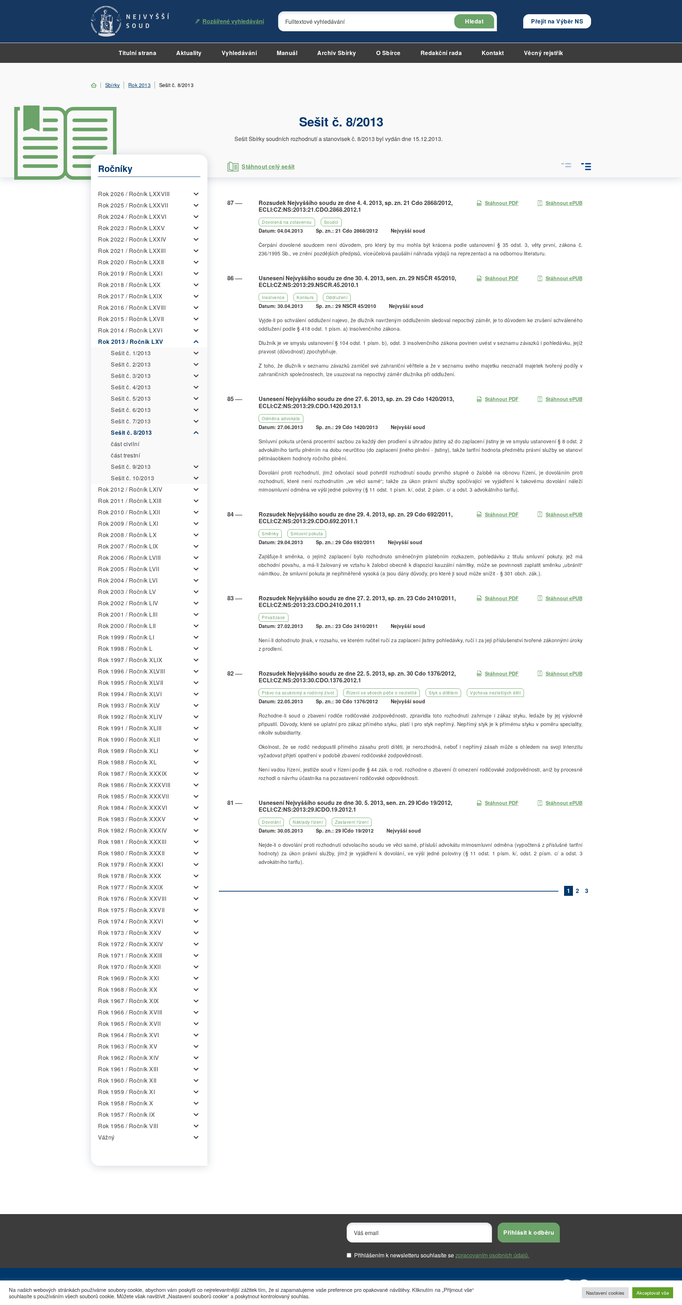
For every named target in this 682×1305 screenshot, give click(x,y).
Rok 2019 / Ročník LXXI (130, 273)
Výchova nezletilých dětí (495, 692)
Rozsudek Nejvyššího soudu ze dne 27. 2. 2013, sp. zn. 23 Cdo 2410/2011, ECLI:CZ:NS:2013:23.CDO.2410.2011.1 (357, 601)
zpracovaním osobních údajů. (492, 1255)
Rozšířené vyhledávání (233, 21)
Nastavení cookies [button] (605, 1292)
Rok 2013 (139, 84)
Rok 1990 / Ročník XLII (129, 739)
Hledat (474, 21)
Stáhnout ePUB (564, 202)
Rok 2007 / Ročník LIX (128, 546)
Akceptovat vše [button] (653, 1292)
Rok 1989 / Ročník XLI (128, 751)
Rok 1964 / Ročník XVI (128, 1035)
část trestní (125, 455)
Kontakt (493, 53)
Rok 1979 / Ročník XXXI (130, 864)
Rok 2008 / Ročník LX (127, 535)
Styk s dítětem (443, 692)
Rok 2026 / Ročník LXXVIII (134, 194)
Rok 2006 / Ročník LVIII (129, 557)
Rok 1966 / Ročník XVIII (130, 1012)
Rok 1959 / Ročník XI (126, 1092)
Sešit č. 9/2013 (131, 466)
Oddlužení (337, 297)
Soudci (331, 222)
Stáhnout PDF (502, 202)
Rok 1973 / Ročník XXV (130, 932)
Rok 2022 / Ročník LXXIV (132, 239)
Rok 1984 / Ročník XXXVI (132, 807)
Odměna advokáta (281, 418)
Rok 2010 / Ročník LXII (129, 512)
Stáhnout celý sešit (268, 166)
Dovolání (271, 822)
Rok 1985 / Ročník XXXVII (133, 796)
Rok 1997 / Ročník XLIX (130, 660)
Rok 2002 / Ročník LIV (128, 603)
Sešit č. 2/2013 (131, 364)
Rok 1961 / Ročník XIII (128, 1069)
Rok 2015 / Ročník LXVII (131, 319)
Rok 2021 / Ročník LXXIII (132, 251)
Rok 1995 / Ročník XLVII (130, 682)
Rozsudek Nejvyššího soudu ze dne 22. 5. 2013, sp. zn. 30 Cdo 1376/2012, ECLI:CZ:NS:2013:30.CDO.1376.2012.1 (357, 676)
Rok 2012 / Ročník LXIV (130, 489)
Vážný (106, 1137)
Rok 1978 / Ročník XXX (130, 876)
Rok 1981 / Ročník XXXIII (132, 842)
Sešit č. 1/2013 (131, 353)
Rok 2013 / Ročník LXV (130, 341)
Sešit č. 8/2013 (131, 432)
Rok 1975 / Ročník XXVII (131, 910)
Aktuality (189, 53)
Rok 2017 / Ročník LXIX (130, 296)
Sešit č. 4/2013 (131, 387)
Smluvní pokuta (307, 533)
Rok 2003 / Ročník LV (127, 591)
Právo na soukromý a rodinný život (298, 692)
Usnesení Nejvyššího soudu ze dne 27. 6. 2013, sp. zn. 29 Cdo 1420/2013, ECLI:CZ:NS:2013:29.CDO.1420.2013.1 (356, 402)
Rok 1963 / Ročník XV (127, 1046)
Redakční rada (441, 53)
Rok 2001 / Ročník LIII (127, 614)
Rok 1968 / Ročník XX (127, 989)
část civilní (125, 444)
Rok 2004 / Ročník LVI (128, 580)
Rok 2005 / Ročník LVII (128, 569)
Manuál (287, 53)
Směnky (270, 533)
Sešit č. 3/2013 (131, 376)
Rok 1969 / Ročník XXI (128, 978)
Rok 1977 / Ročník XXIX (130, 887)
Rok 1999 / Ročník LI (126, 637)
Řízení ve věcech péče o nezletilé (381, 692)
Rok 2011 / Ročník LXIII (130, 501)
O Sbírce (388, 53)
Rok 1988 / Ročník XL (127, 762)
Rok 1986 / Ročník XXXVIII (134, 785)
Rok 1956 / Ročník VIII (128, 1126)
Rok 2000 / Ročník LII (127, 626)
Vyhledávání (239, 53)
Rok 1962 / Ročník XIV (128, 1058)
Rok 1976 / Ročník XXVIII (132, 898)
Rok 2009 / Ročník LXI (128, 523)
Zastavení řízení (351, 822)
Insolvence (273, 297)
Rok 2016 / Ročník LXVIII (132, 307)
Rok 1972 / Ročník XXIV (130, 944)
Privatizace (273, 617)
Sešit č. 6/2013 (131, 410)
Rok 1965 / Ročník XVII (129, 1023)
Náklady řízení (308, 822)
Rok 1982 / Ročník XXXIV (132, 830)
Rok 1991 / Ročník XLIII (130, 728)
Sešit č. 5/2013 (131, 398)
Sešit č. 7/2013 (131, 421)
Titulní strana (137, 53)
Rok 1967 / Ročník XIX (128, 1001)
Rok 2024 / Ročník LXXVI (132, 216)
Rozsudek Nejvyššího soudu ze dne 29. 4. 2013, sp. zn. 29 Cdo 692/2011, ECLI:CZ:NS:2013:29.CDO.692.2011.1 (356, 517)
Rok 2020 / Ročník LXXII (131, 262)
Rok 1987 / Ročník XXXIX (132, 773)
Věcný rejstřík (543, 53)
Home (94, 85)
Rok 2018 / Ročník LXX (129, 285)
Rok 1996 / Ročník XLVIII (131, 671)
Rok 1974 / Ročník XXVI (130, 921)
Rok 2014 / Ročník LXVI (130, 330)
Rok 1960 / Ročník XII (127, 1080)
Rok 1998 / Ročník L (125, 648)
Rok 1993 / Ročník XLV (129, 705)
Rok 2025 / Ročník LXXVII (133, 205)
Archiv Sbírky (336, 53)
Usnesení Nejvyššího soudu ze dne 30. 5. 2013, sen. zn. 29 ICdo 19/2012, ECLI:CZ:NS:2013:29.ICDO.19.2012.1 (355, 805)
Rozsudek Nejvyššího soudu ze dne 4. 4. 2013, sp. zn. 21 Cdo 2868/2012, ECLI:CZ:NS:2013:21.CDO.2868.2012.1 (356, 206)
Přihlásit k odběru (528, 1232)
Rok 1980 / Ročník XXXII (131, 853)
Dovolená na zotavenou (287, 222)
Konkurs (305, 297)
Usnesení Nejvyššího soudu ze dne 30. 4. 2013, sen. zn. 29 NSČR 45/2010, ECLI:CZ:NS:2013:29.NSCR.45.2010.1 (357, 281)
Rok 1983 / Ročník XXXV (132, 819)
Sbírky (112, 84)
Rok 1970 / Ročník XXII (129, 967)
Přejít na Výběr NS (557, 21)
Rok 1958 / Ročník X (125, 1103)
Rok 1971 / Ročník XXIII (130, 955)
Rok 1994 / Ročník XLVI (130, 694)
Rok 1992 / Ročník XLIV (130, 717)
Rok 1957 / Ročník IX (126, 1114)
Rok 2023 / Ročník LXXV (131, 228)
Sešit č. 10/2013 (132, 478)
